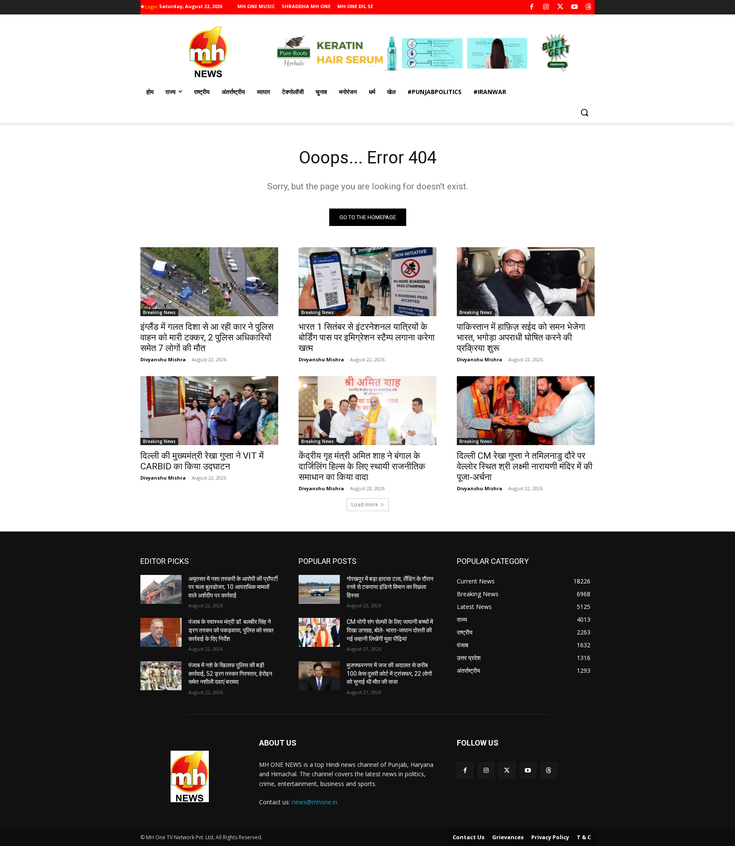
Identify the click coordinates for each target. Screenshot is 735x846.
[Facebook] (532, 7)
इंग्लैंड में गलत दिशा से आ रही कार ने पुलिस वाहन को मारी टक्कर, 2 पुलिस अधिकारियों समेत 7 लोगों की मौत (206, 337)
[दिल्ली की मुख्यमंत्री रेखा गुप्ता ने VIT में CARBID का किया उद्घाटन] (209, 410)
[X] (560, 7)
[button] (584, 112)
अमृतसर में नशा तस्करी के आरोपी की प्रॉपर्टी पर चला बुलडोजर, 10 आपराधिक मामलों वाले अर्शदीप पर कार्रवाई (233, 587)
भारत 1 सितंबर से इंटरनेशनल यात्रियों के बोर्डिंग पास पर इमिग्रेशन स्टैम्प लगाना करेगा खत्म (367, 337)
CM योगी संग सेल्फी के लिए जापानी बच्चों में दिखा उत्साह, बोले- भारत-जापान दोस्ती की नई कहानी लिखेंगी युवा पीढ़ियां (390, 630)
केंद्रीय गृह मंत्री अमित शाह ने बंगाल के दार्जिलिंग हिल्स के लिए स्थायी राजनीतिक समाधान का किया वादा (362, 466)
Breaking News (159, 312)
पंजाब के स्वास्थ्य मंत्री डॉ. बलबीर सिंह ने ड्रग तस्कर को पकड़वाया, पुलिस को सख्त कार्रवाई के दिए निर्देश (230, 630)
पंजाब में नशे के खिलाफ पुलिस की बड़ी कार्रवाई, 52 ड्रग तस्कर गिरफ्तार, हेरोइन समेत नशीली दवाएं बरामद (230, 673)
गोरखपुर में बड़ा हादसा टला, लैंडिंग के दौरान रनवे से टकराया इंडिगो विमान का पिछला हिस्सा (390, 587)
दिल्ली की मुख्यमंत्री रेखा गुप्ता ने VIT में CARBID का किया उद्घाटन (202, 461)
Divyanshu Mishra (163, 359)
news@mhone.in (314, 802)
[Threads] (589, 7)
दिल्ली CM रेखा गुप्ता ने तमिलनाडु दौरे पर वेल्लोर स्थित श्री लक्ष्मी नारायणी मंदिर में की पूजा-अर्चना (525, 466)
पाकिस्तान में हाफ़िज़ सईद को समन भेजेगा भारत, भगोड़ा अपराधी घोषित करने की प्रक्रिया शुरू (521, 337)
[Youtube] (574, 7)
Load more (364, 504)
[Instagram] (546, 7)
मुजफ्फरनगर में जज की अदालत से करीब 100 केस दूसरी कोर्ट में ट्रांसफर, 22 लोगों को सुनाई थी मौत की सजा (389, 673)
